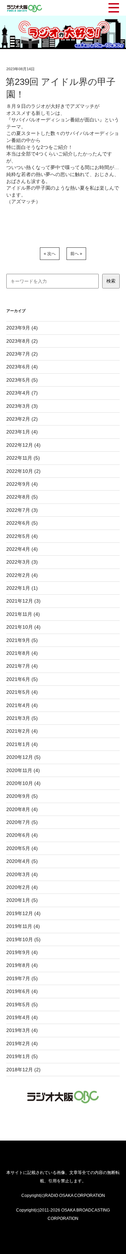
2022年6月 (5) (22, 523)
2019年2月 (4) (22, 1043)
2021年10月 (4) (23, 627)
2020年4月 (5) (22, 861)
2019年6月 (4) (22, 991)
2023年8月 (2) (22, 341)
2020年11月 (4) (23, 770)
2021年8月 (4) (22, 653)
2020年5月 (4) (22, 848)
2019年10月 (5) (23, 939)
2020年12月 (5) (23, 757)
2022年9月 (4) (22, 484)
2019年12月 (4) (23, 913)
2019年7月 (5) (22, 978)
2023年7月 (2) (22, 354)
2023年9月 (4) (22, 328)
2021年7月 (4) (22, 666)
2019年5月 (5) (22, 1004)
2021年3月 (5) (22, 718)
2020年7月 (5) (22, 822)
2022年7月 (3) (22, 510)
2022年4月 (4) (22, 549)
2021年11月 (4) (23, 614)
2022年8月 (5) (22, 497)
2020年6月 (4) (22, 835)
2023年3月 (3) (22, 406)
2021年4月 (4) (22, 705)
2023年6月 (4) (22, 367)
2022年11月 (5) (23, 458)
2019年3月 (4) (22, 1030)
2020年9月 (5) (22, 796)
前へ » (76, 253)
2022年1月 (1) (22, 588)
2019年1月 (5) (22, 1056)
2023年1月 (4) (22, 432)
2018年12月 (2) (23, 1069)
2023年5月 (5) (22, 380)
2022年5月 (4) (22, 536)
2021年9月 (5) (22, 640)
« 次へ (50, 253)
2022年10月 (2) (23, 471)
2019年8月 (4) (22, 965)
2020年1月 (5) (22, 900)
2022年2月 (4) (22, 575)
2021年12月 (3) (23, 601)
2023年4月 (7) (22, 393)
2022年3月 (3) (22, 562)
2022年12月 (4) (23, 445)
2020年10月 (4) (23, 783)
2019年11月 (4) (23, 926)
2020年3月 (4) (22, 874)
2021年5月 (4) (22, 692)
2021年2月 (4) (22, 731)
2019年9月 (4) (22, 952)
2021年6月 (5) (22, 679)
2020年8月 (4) (22, 809)
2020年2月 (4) (22, 887)
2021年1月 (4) (22, 744)
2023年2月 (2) (22, 419)
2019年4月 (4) (22, 1017)
